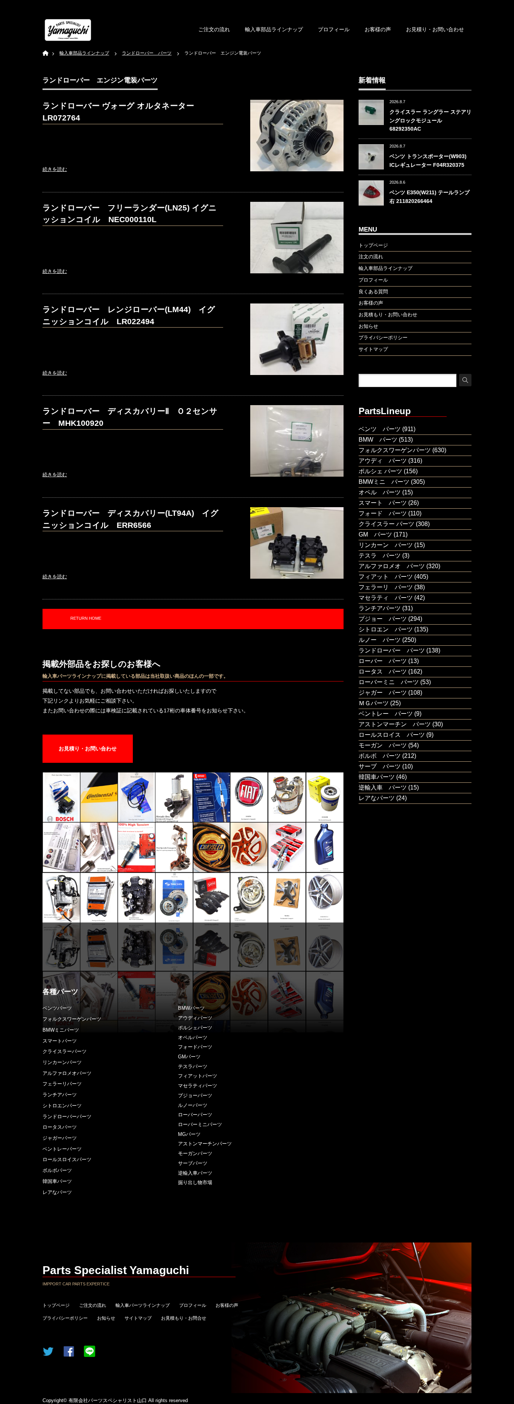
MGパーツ (189, 1134)
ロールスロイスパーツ (67, 1159)
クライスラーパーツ (65, 1051)
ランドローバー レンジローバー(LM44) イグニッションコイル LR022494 (129, 315)
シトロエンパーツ (62, 1105)
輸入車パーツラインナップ (143, 1305)
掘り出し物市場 (195, 1182)
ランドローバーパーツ (67, 1116)
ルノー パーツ (380, 640)
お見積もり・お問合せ (183, 1318)
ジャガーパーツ (60, 1138)
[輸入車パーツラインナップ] (68, 30)
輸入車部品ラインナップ (274, 29)
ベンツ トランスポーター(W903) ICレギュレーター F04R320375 (428, 160)
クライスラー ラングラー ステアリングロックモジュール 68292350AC (430, 120)
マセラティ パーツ (386, 598)
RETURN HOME (85, 618)
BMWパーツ (191, 1008)
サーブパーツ (192, 1163)
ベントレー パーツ (386, 713)
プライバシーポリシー (65, 1318)
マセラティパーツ (197, 1085)
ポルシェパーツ (195, 1028)
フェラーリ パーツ (386, 587)
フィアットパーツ (197, 1076)
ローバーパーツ (195, 1114)
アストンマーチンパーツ (205, 1143)
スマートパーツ (60, 1041)
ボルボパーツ (57, 1170)
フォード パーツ (383, 513)
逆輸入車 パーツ (383, 787)
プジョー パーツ (383, 619)
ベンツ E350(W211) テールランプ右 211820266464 (429, 196)
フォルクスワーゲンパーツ (72, 1019)
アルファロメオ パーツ (392, 566)
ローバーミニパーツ (200, 1124)
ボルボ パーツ (380, 756)
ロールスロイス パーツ (392, 735)
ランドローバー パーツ (392, 650)
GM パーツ (375, 534)
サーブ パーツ (380, 766)
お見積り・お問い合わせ (435, 29)
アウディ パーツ (383, 460)
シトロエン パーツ (386, 629)
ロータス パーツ (383, 671)
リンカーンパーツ (62, 1062)
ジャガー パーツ (383, 692)
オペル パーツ (380, 492)
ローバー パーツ (383, 661)
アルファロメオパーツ (67, 1073)
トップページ (56, 1305)
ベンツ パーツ (380, 429)
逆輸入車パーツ (195, 1173)
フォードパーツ (195, 1047)
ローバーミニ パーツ (389, 682)
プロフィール (334, 29)
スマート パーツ (383, 503)
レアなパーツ (57, 1192)
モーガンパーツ (195, 1153)
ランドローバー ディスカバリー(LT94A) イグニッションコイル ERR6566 (131, 519)
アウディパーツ (195, 1018)
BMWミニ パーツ (384, 482)
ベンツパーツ (57, 1008)
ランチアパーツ (60, 1095)
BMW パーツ (378, 439)
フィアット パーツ (386, 576)
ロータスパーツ (60, 1127)
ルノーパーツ (192, 1105)
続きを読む (55, 169)
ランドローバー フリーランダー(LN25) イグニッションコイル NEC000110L (130, 213)
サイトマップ (138, 1318)
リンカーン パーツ (386, 545)
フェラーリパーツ (62, 1084)
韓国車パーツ (57, 1181)
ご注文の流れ (214, 29)
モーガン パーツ (383, 745)
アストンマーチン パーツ (395, 724)
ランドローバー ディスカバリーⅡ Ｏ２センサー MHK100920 (130, 417)
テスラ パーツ (380, 555)
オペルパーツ (192, 1037)
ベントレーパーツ (62, 1149)
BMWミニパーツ (61, 1030)
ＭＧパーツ (374, 703)
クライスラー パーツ (386, 524)
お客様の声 (378, 29)
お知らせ (106, 1318)
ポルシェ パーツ (380, 471)
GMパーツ (189, 1056)
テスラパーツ (192, 1066)
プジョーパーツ (195, 1095)
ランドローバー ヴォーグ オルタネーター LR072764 (118, 111)
